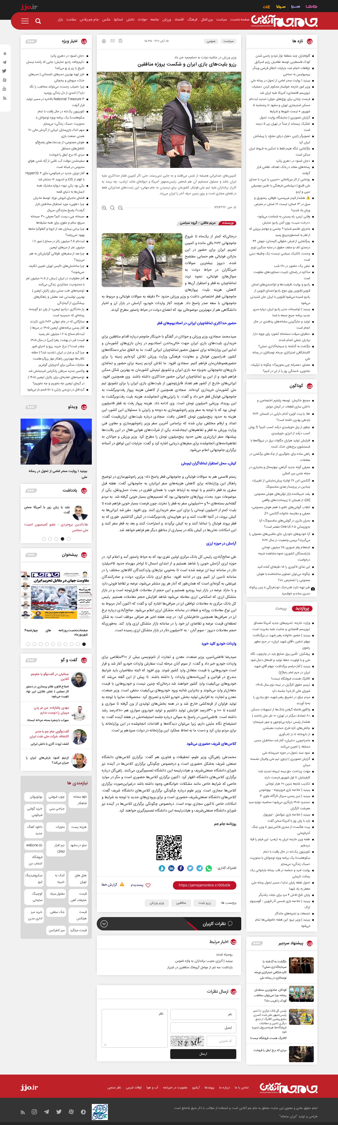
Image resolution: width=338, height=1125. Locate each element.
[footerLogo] (288, 1088)
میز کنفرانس (56, 930)
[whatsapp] (209, 868)
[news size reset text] (112, 208)
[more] (257, 943)
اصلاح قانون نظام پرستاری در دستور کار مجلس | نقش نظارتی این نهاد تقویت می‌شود (47, 691)
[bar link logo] (29, 7)
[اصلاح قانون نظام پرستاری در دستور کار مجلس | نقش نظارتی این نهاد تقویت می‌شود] (79, 685)
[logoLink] (284, 21)
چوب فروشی (56, 797)
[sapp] (4, 90)
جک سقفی (57, 912)
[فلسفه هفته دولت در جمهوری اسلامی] (50, 512)
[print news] (104, 42)
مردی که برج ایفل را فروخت (270, 1050)
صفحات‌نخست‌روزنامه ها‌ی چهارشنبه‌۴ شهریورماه (56, 632)
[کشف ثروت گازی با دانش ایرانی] (79, 737)
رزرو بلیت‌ (204, 903)
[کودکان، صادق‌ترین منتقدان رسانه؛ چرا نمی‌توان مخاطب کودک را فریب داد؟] (300, 995)
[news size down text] (120, 208)
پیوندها (209, 1087)
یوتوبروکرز (36, 797)
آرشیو (196, 1087)
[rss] (4, 99)
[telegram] (4, 63)
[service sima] (281, 7)
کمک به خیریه (59, 879)
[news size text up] (104, 208)
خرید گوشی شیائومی (34, 812)
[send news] (112, 41)
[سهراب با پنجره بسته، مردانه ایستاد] (79, 714)
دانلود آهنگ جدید (34, 830)
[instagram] (4, 54)
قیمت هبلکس (81, 915)
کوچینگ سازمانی (37, 897)
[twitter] (4, 72)
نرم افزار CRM (59, 849)
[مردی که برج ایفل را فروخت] (300, 1054)
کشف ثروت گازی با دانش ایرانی (50, 744)
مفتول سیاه (57, 894)
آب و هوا (152, 1087)
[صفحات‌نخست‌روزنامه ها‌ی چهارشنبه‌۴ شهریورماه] (56, 595)
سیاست (228, 41)
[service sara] (295, 7)
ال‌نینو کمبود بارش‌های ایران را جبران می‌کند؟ (47, 760)
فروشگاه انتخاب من (35, 860)
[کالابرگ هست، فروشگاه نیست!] (300, 1025)
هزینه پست (79, 827)
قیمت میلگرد (78, 930)
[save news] (120, 41)
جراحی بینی (56, 808)
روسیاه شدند (224, 954)
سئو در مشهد (78, 845)
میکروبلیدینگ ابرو (34, 879)
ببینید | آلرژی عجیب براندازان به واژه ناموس (204, 961)
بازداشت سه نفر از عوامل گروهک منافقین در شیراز (200, 967)
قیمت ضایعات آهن (79, 897)
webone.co (34, 845)
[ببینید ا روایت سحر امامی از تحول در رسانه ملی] (56, 442)
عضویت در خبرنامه (175, 1087)
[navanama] (311, 7)
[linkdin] (171, 868)
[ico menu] (26, 21)
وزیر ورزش (157, 903)
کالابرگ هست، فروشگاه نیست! (268, 1038)
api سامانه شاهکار (80, 800)
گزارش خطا (109, 885)
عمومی (211, 41)
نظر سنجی (114, 1087)
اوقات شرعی (134, 1087)
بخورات (60, 827)
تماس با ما (242, 1087)
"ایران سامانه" (288, 1116)
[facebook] (181, 868)
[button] (69, 539)
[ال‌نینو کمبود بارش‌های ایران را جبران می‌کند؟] (79, 760)
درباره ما (224, 1087)
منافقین (181, 903)
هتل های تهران (81, 879)
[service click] (267, 7)
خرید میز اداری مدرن (35, 915)
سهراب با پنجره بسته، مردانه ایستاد (48, 720)
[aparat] (4, 81)
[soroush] (162, 868)
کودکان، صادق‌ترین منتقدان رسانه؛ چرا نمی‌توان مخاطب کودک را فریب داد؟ (270, 995)
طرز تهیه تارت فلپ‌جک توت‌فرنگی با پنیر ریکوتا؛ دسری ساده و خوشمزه (279, 590)
